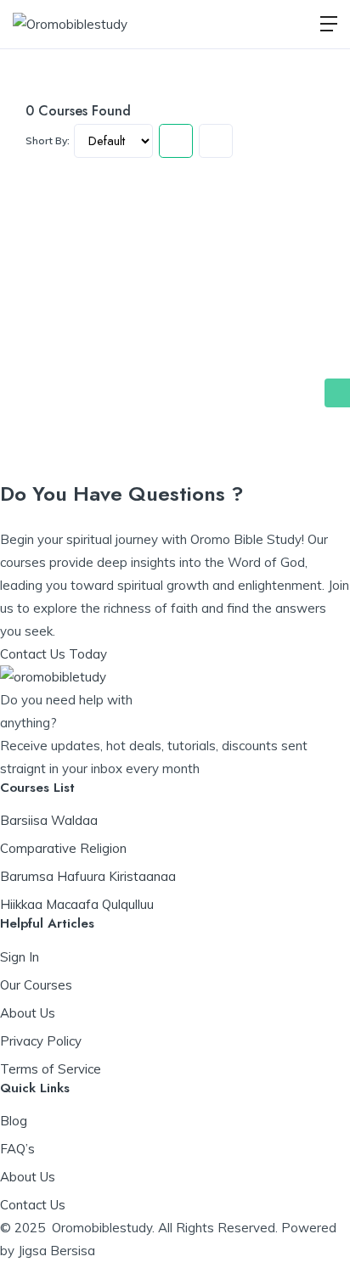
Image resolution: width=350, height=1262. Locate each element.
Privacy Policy (41, 1041)
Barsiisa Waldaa (49, 820)
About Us (27, 1013)
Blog (13, 1121)
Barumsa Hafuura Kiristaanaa (88, 876)
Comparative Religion (63, 848)
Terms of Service (50, 1069)
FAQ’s (17, 1149)
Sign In (19, 957)
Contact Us (32, 1205)
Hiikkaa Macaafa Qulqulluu (77, 904)
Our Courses (36, 985)
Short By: (47, 140)
